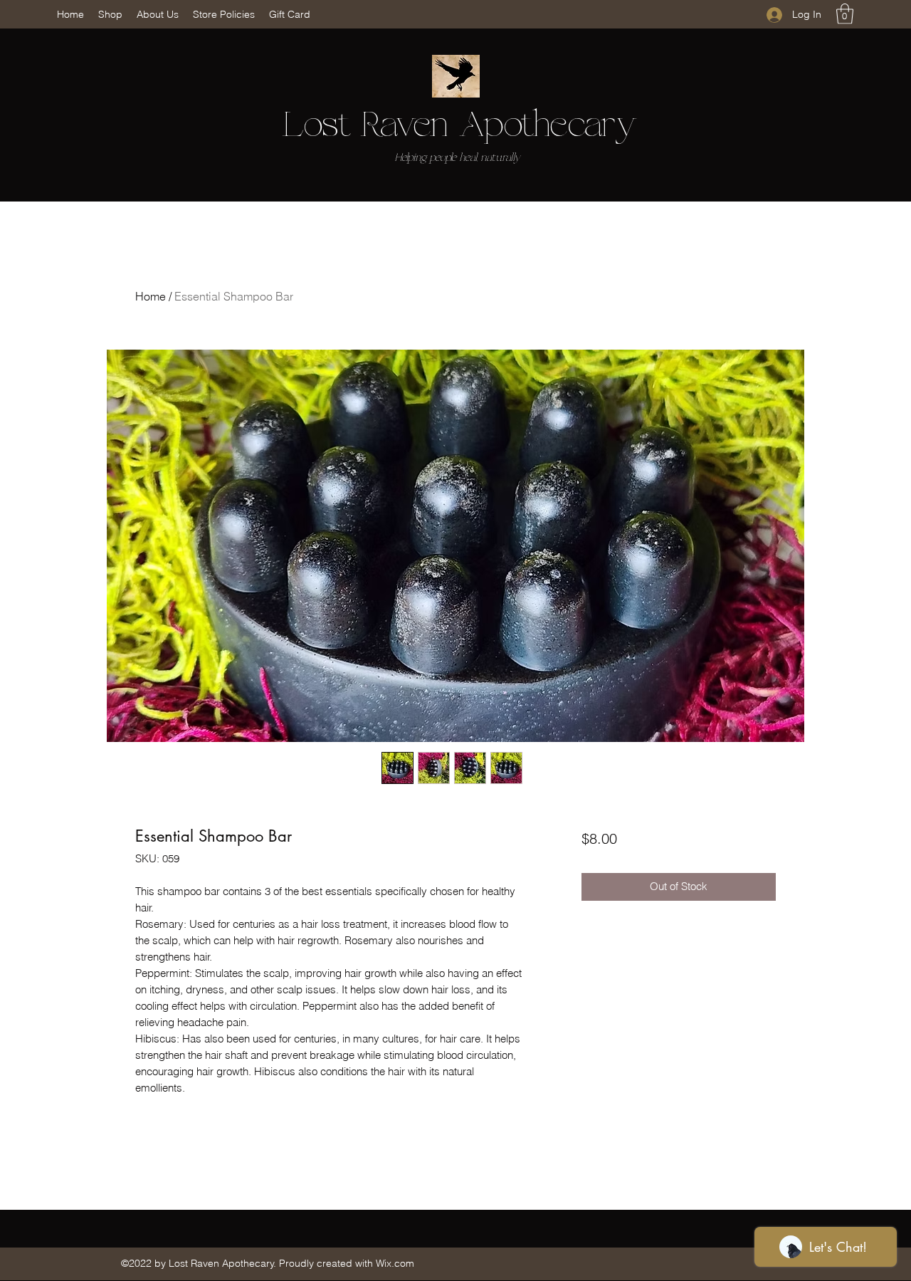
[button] (844, 14)
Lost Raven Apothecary (459, 126)
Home (150, 296)
